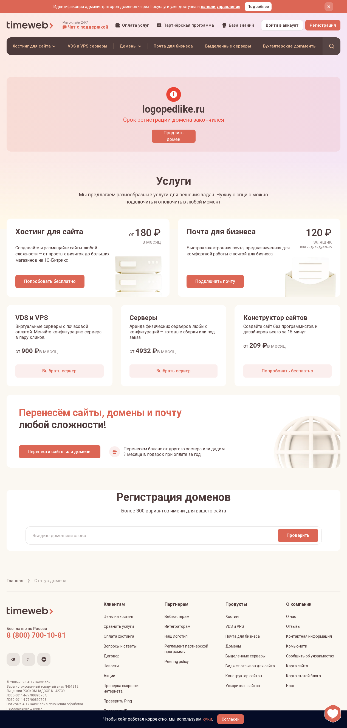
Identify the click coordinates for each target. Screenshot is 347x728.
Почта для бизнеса (242, 636)
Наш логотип (176, 636)
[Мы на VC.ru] (28, 659)
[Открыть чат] (333, 714)
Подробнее (258, 6)
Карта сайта (297, 666)
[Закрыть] (329, 6)
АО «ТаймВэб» (38, 682)
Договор (112, 656)
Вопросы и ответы (120, 646)
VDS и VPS (234, 626)
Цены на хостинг (119, 616)
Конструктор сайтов (243, 676)
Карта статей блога (303, 676)
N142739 (58, 691)
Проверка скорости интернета (121, 688)
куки (207, 719)
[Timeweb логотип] (30, 25)
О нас (291, 616)
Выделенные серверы (245, 656)
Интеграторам (177, 626)
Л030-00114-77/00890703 (26, 700)
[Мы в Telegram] (13, 659)
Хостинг (232, 616)
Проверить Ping (118, 701)
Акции (109, 676)
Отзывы (293, 626)
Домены (233, 646)
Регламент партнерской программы (186, 649)
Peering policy (177, 661)
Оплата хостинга (119, 636)
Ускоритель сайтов (242, 686)
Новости (111, 666)
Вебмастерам (177, 616)
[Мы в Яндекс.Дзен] (43, 659)
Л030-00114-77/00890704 (26, 695)
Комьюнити (296, 646)
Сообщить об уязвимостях (310, 656)
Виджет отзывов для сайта (250, 666)
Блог (290, 686)
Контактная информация (309, 636)
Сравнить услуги (119, 626)
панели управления (220, 6)
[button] (85, 25)
